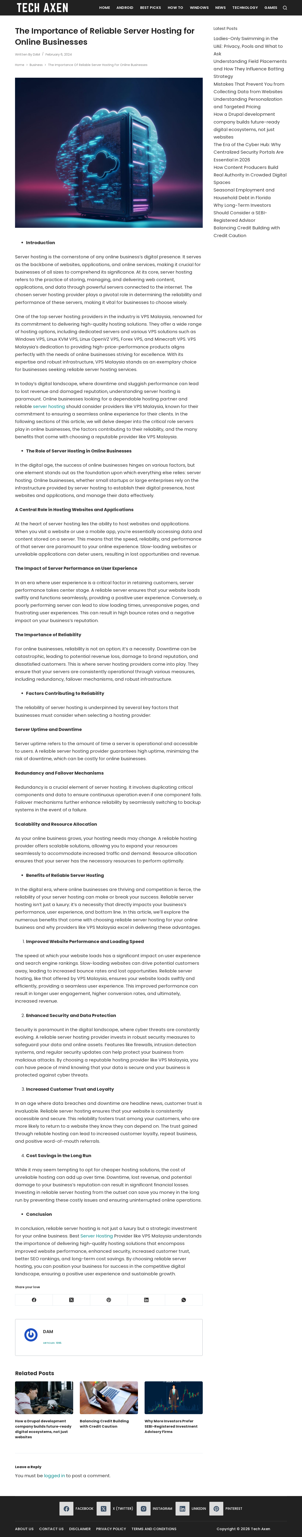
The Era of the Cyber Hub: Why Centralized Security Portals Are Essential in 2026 (249, 152)
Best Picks (150, 7)
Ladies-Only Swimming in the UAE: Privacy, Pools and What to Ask (248, 46)
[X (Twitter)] (71, 1300)
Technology (245, 7)
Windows (199, 7)
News (220, 7)
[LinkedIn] (146, 1300)
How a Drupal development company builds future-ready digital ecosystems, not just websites (43, 1429)
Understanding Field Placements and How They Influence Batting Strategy (250, 68)
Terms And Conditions (154, 1529)
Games (270, 7)
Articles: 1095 (52, 1343)
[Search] (285, 8)
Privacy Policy (111, 1529)
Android (125, 7)
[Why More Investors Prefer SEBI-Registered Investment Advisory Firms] (174, 1397)
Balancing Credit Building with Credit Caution (104, 1424)
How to (175, 7)
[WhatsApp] (184, 1300)
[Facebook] (34, 1300)
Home (104, 7)
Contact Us (51, 1529)
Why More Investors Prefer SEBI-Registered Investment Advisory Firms (171, 1426)
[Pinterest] (109, 1300)
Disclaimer (80, 1529)
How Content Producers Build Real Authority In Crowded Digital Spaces (250, 175)
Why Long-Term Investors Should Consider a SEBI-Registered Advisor (242, 212)
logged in (54, 1476)
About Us (24, 1529)
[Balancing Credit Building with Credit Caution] (109, 1397)
